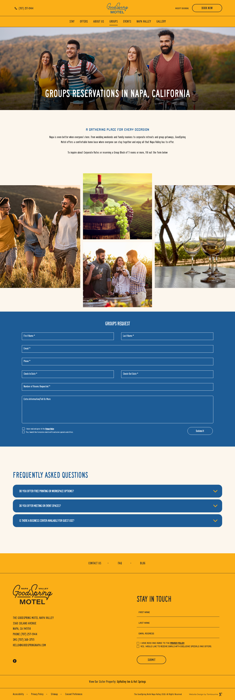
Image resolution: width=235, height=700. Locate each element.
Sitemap (54, 694)
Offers (84, 21)
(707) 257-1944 (26, 8)
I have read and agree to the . (40, 428)
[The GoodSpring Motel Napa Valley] (117, 8)
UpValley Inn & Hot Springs (131, 681)
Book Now (207, 8)
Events (127, 21)
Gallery (161, 21)
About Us (98, 21)
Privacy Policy (49, 429)
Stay (71, 21)
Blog (142, 563)
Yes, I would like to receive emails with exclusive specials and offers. (49, 432)
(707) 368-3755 (24, 639)
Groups (113, 21)
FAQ (120, 563)
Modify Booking (182, 8)
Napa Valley (144, 21)
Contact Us (94, 563)
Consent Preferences (73, 694)
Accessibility (18, 694)
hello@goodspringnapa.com (29, 645)
